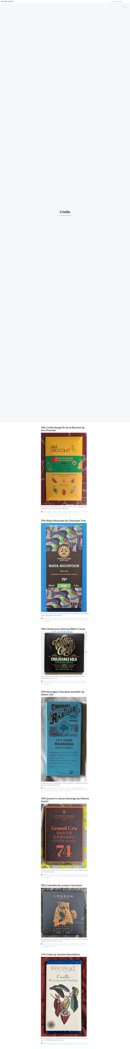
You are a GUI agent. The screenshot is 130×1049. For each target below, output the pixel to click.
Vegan (44, 682)
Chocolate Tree (46, 620)
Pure (80, 511)
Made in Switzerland (63, 874)
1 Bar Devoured (64, 513)
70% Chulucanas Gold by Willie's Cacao (63, 629)
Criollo (70, 511)
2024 (86, 620)
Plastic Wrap (57, 513)
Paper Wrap (79, 945)
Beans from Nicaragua (70, 788)
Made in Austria (62, 1043)
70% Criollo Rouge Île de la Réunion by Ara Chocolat (62, 429)
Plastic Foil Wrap (70, 682)
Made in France (62, 511)
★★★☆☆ (55, 788)
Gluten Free (68, 789)
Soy (57, 1044)
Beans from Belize (77, 618)
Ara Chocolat (75, 511)
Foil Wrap (75, 876)
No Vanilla (61, 620)
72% (78, 788)
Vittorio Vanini (49, 876)
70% (67, 511)
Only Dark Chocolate (7, 1)
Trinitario (55, 789)
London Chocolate (82, 944)
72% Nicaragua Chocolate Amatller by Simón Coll (62, 693)
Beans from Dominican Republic (76, 874)
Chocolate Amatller (47, 789)
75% (83, 618)
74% (44, 876)
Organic (63, 789)
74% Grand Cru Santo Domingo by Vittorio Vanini (65, 800)
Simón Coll (81, 788)
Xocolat (85, 1043)
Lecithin (60, 1044)
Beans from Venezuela (71, 1043)
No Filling (84, 511)
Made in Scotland (68, 618)
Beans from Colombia (69, 944)
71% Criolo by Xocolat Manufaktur (60, 954)
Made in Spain (61, 788)
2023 (77, 1044)
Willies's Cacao (78, 681)
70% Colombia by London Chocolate (61, 885)
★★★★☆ (55, 511)
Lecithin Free (50, 513)
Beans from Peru (68, 681)
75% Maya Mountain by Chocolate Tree (63, 520)
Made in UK (61, 618)
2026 (69, 513)
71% (78, 1043)
